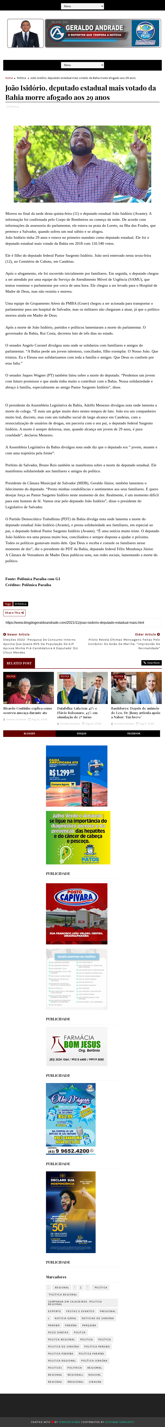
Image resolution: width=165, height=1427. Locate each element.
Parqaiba (89, 1325)
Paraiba (54, 1325)
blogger (29, 733)
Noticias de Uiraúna (98, 1318)
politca (80, 1332)
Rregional (76, 1381)
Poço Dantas (58, 1332)
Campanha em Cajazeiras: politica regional (75, 1303)
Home (9, 78)
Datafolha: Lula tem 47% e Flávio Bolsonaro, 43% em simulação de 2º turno (77, 712)
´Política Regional (62, 1294)
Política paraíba (91, 1353)
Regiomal (94, 1367)
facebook (134, 733)
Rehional (55, 1381)
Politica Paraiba (97, 1346)
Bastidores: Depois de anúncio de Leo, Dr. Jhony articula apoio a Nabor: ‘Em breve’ (135, 712)
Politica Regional (62, 1360)
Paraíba (71, 1325)
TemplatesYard (69, 1422)
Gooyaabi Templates (119, 1422)
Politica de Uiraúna (63, 1346)
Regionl (95, 1374)
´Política (100, 1287)
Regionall (75, 1374)
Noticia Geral (65, 1318)
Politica (21, 78)
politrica (74, 1367)
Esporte (54, 1311)
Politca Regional (61, 1339)
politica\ (55, 1367)
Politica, (14, 106)
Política (104, 1339)
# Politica (20, 604)
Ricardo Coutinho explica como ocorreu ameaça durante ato (27, 710)
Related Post (19, 663)
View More (153, 662)
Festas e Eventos (80, 1311)
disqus (81, 733)
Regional (55, 1374)
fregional (108, 1311)
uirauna (95, 1381)
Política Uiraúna (94, 1360)
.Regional (61, 1287)
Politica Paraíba (60, 1353)
